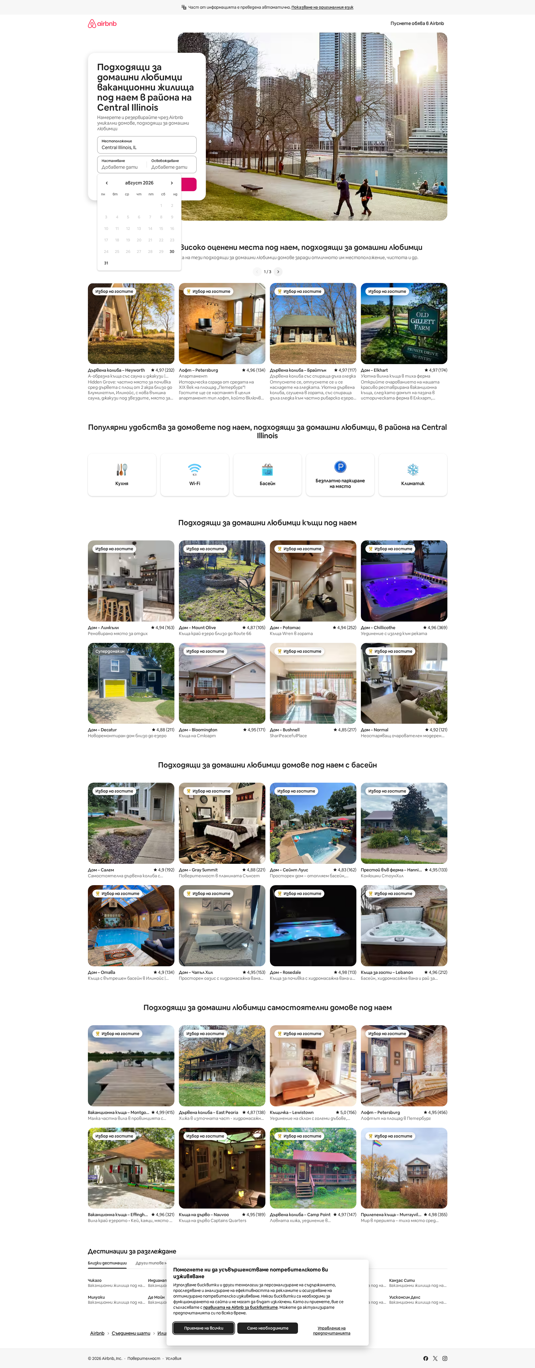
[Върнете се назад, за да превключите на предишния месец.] (107, 183)
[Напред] (278, 271)
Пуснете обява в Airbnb (417, 23)
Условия (173, 1358)
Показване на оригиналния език (323, 7)
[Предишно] (257, 271)
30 (172, 251)
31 (106, 263)
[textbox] (122, 167)
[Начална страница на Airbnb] (102, 23)
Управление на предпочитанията (331, 1331)
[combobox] (147, 147)
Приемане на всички (203, 1328)
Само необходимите (267, 1328)
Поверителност (144, 1358)
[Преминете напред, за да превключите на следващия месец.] (171, 183)
